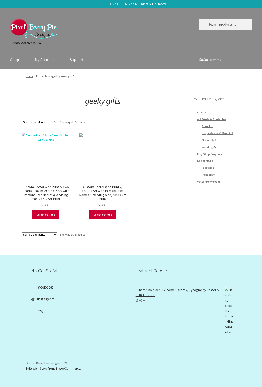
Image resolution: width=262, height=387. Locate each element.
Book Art (207, 126)
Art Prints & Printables (211, 119)
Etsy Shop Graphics (209, 154)
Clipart (201, 112)
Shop (14, 59)
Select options (45, 214)
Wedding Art (209, 147)
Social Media (205, 161)
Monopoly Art (210, 140)
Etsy (38, 310)
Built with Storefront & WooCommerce (52, 368)
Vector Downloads (208, 181)
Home (29, 76)
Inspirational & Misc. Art (217, 133)
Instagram (208, 175)
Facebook (208, 168)
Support (77, 59)
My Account (44, 59)
